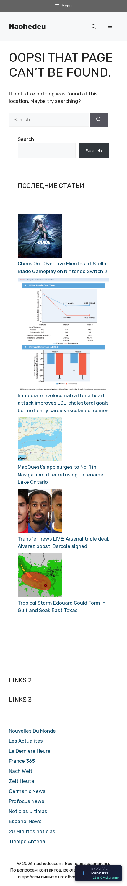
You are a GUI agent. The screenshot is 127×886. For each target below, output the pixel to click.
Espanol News (25, 821)
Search (26, 139)
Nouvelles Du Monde (32, 731)
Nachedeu (27, 26)
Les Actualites (26, 741)
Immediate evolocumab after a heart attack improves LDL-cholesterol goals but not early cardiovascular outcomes (63, 402)
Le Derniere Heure (30, 751)
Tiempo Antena (27, 841)
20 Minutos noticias (32, 831)
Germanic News (27, 791)
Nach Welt (20, 771)
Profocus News (26, 801)
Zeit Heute (21, 781)
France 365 (22, 761)
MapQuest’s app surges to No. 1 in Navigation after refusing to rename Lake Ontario (60, 474)
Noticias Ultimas (28, 811)
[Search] (99, 120)
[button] (94, 26)
